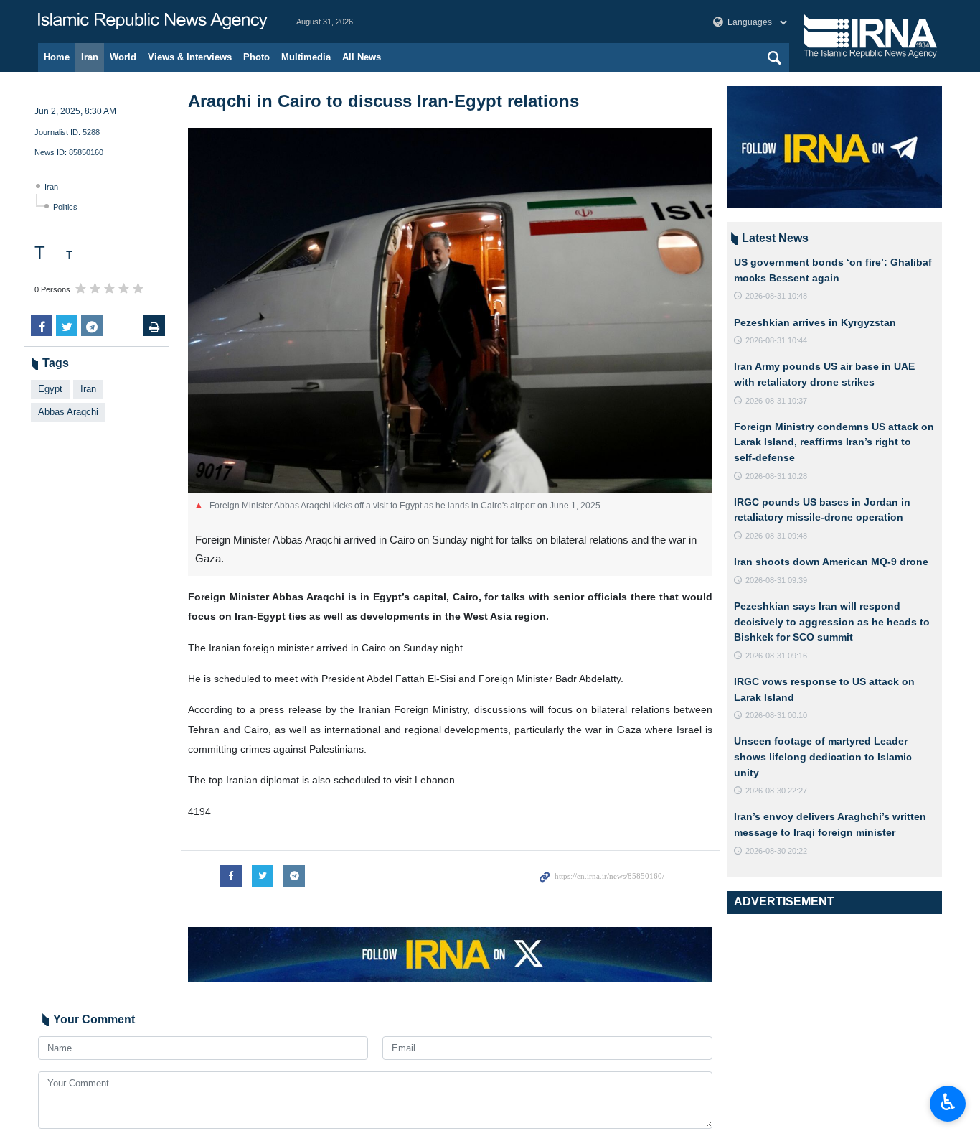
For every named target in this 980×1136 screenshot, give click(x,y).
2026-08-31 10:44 (776, 340)
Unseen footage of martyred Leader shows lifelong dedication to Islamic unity (823, 756)
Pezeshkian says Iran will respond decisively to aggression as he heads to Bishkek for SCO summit (832, 621)
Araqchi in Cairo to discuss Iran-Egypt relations (383, 101)
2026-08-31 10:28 (776, 476)
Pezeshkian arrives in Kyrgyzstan (815, 322)
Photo (256, 57)
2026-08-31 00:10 (776, 715)
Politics (65, 206)
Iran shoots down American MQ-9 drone (831, 561)
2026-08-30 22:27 (776, 790)
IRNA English (153, 21)
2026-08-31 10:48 (776, 296)
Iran (89, 57)
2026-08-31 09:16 (776, 655)
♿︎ (948, 1102)
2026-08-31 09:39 (776, 580)
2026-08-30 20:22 (776, 851)
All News (361, 57)
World (123, 57)
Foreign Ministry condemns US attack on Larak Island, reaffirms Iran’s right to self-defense (834, 442)
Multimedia (306, 57)
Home (57, 57)
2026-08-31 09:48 (776, 535)
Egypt (50, 388)
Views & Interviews (190, 57)
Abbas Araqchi (68, 411)
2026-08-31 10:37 (776, 400)
